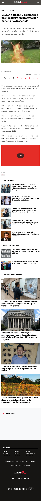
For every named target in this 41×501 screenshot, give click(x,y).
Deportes (17, 456)
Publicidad (25, 461)
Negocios (17, 453)
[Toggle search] (38, 2)
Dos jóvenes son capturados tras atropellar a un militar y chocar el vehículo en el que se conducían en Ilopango (24, 187)
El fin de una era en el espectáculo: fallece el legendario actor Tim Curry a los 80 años (25, 234)
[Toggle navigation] (3, 2)
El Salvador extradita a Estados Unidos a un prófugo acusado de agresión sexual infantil (19, 368)
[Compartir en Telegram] (30, 78)
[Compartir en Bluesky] (26, 78)
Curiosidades (29, 456)
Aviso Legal (14, 465)
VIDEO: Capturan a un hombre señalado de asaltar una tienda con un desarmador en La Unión (25, 198)
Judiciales (5, 453)
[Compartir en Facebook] (18, 78)
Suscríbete (32, 461)
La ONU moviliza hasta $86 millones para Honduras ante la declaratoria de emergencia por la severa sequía (19, 399)
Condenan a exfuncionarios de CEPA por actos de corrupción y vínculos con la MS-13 (26, 251)
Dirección (17, 461)
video (3, 175)
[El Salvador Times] (20, 2)
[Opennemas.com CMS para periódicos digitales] (20, 491)
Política (16, 451)
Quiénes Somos (10, 461)
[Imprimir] (14, 78)
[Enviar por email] (10, 78)
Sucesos (5, 451)
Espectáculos (6, 456)
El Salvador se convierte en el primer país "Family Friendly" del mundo (25, 262)
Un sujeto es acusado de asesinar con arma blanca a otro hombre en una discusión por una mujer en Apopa (25, 210)
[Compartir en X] (22, 78)
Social (28, 451)
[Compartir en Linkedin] (34, 78)
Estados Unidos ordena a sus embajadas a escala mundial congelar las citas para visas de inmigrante (25, 222)
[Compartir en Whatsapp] (38, 78)
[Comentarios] (5, 78)
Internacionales (30, 453)
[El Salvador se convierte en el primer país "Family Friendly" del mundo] (6, 265)
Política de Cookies (24, 465)
